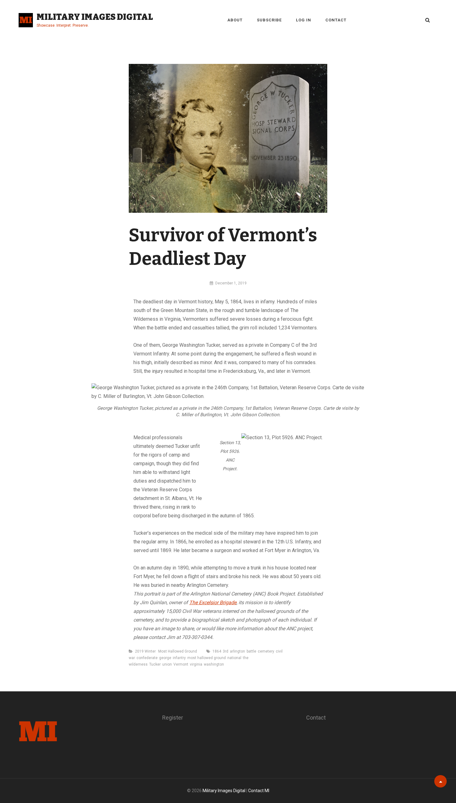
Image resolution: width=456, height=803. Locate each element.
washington (214, 664)
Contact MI (258, 790)
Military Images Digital (95, 17)
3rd (225, 651)
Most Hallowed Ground (177, 651)
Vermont (180, 664)
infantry (179, 658)
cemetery (266, 651)
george (165, 658)
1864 (216, 651)
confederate (147, 658)
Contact (335, 20)
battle (251, 651)
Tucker (155, 664)
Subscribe (269, 20)
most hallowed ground (206, 658)
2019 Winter (145, 651)
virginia (196, 664)
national (234, 658)
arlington (237, 651)
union (167, 664)
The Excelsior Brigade (212, 602)
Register (172, 717)
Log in (303, 20)
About (235, 20)
